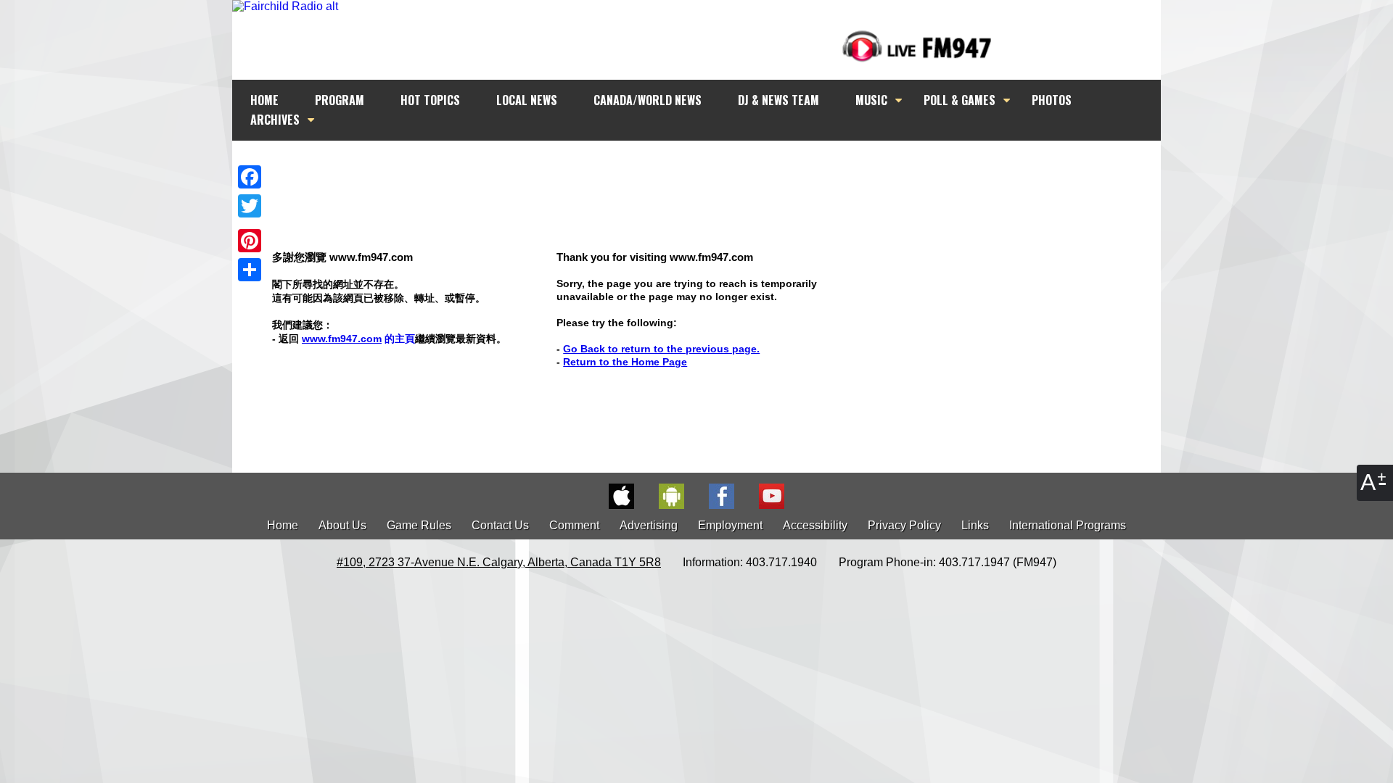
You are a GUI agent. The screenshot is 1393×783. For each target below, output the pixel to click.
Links (975, 525)
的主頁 (358, 338)
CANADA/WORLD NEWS (647, 100)
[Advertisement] (709, 168)
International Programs (1067, 525)
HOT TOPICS (430, 100)
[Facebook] (249, 176)
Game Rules (419, 525)
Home (282, 525)
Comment (574, 525)
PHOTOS (1052, 100)
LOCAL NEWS (526, 100)
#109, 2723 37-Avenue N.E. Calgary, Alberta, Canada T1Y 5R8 (499, 562)
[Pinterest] (249, 240)
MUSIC (871, 100)
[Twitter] (249, 205)
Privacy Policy (904, 525)
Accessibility (815, 525)
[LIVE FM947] (917, 46)
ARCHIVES (275, 119)
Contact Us (500, 525)
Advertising (649, 525)
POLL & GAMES (959, 100)
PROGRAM (339, 100)
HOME (264, 100)
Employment (730, 525)
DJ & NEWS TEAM (778, 100)
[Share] (249, 269)
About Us (342, 525)
